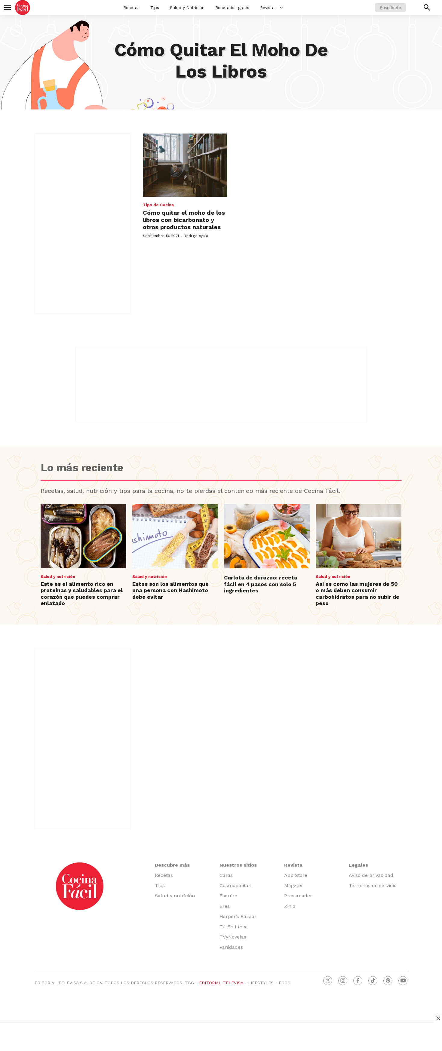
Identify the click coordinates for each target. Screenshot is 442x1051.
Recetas (131, 7)
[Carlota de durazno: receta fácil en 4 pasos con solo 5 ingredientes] (267, 536)
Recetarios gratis (232, 7)
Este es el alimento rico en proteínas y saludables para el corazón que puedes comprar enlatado (82, 594)
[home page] (22, 7)
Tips (154, 7)
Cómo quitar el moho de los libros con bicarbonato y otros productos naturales (184, 220)
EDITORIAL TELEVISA (221, 982)
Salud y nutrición (58, 576)
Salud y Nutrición (187, 7)
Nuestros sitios (238, 865)
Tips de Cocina (158, 205)
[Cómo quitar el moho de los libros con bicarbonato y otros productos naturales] (185, 165)
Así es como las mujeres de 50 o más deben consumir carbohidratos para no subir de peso (357, 594)
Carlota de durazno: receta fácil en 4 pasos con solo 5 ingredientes (260, 584)
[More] (281, 7)
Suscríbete (390, 7)
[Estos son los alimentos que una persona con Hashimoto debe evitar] (175, 536)
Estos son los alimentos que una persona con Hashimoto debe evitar (170, 590)
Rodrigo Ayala (196, 236)
